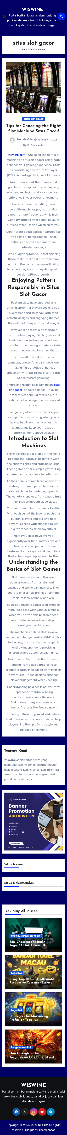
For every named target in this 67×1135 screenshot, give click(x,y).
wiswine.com (16, 154)
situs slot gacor (33, 119)
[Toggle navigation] (4, 16)
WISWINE (32, 9)
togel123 (16, 973)
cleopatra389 (24, 139)
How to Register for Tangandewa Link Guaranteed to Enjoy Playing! (31, 1057)
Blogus (29, 1130)
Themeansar (47, 1130)
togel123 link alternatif (25, 935)
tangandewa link (21, 1047)
